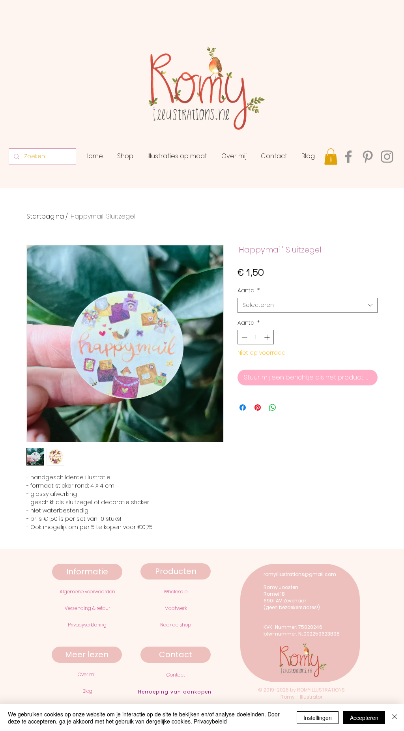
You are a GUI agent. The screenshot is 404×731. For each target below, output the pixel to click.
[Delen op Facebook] (242, 407)
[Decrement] (244, 337)
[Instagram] (387, 156)
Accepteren (364, 718)
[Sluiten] (394, 717)
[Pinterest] (367, 156)
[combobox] (308, 305)
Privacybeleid (210, 721)
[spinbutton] (256, 337)
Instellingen (317, 718)
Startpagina (45, 216)
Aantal (249, 290)
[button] (331, 156)
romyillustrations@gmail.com (300, 574)
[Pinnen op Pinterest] (257, 407)
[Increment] (268, 337)
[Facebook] (348, 156)
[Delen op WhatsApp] (272, 407)
